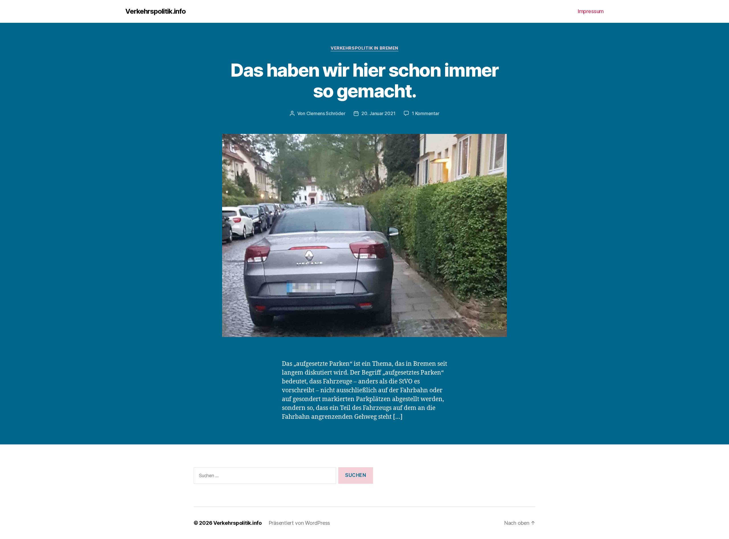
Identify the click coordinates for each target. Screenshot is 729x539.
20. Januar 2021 (378, 113)
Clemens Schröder (325, 113)
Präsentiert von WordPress (299, 523)
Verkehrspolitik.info (155, 11)
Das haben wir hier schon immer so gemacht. (364, 80)
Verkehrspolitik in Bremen (364, 48)
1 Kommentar (425, 113)
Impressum (591, 11)
